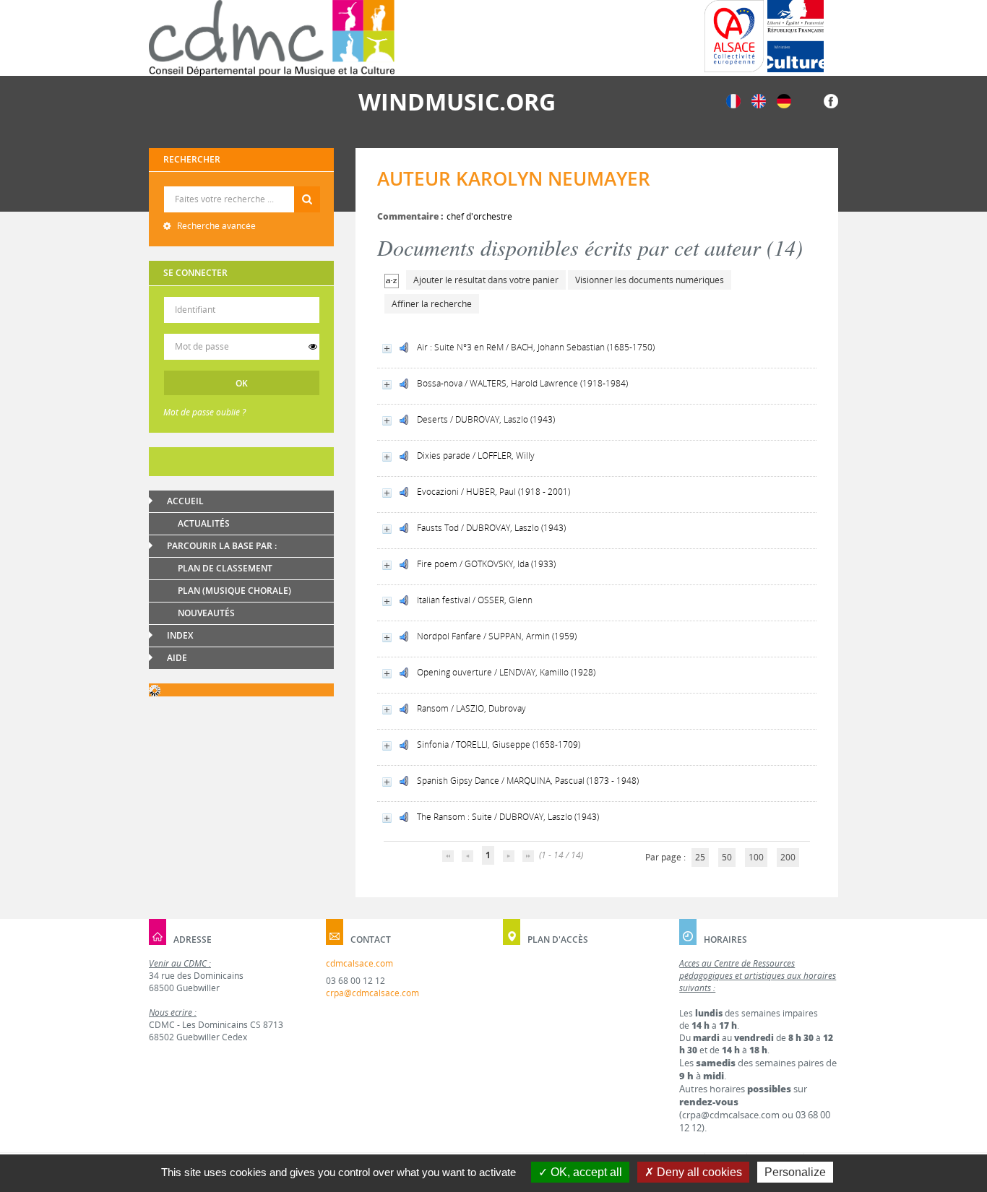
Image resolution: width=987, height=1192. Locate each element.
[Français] (733, 100)
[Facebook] (831, 100)
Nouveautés (206, 613)
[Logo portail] (272, 38)
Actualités (204, 523)
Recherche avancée (215, 226)
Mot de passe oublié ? (204, 412)
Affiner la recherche (432, 304)
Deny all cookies (698, 1172)
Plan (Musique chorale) (234, 590)
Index (180, 635)
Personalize (795, 1172)
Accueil (185, 501)
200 (788, 857)
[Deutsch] (784, 100)
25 (700, 857)
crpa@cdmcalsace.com (372, 993)
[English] (758, 100)
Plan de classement (225, 568)
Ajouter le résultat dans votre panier (486, 280)
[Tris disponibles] (391, 280)
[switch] (313, 346)
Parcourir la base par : (222, 546)
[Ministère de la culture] (795, 36)
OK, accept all (585, 1172)
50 (727, 857)
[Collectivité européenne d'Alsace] (734, 36)
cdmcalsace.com (359, 963)
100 (756, 857)
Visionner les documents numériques (649, 280)
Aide (177, 658)
